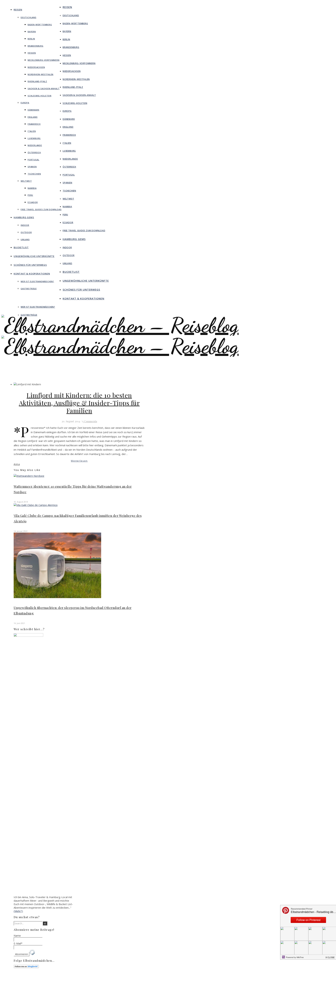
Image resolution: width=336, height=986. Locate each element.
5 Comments (89, 421)
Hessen (32, 53)
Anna (17, 464)
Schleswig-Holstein (39, 95)
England (33, 117)
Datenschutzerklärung (147, 982)
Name (17, 935)
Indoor (25, 225)
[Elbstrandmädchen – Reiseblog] (120, 356)
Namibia (32, 188)
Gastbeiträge (29, 288)
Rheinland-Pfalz (37, 81)
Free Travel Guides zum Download (41, 209)
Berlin (31, 38)
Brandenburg (35, 46)
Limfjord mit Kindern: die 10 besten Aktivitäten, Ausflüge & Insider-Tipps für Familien (79, 403)
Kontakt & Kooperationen (32, 273)
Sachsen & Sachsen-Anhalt (43, 88)
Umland (25, 239)
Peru (30, 195)
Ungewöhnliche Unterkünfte (34, 256)
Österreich (34, 152)
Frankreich (34, 124)
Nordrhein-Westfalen (40, 74)
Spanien (32, 166)
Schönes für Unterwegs (30, 264)
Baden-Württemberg (40, 24)
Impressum (141, 979)
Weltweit (26, 181)
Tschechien (34, 173)
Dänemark (33, 110)
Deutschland (28, 17)
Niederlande (35, 145)
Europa (25, 102)
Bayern (32, 31)
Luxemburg (34, 138)
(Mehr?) (18, 911)
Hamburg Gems (24, 217)
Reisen (18, 9)
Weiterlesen (79, 460)
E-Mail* (18, 943)
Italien (32, 131)
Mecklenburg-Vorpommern (43, 60)
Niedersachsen (36, 67)
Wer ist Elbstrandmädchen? (37, 281)
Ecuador (33, 202)
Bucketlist (21, 247)
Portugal (33, 159)
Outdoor (26, 232)
